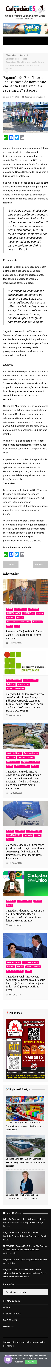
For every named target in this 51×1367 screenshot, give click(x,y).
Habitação (28, 835)
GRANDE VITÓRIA (13, 835)
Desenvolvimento (32, 97)
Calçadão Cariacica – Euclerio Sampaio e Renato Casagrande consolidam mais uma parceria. (25, 1162)
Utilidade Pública (22, 766)
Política (20, 966)
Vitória (34, 766)
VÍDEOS (6, 1307)
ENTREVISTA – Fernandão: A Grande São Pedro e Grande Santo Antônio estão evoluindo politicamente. (25, 1250)
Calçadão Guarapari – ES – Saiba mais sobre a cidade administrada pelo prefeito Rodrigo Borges (24, 1223)
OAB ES (20, 617)
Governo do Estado (26, 757)
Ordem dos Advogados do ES (18, 621)
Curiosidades (20, 609)
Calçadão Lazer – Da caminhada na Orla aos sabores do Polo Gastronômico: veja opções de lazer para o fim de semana (25, 1273)
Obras (9, 766)
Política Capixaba (33, 966)
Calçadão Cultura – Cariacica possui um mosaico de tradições (25, 1261)
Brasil (9, 609)
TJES (17, 626)
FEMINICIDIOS (29, 613)
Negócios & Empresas (15, 688)
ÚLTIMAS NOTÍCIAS (11, 1301)
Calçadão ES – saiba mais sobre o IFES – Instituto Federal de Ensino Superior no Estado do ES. (25, 1236)
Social (42, 97)
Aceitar (31, 1362)
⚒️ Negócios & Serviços (18, 1089)
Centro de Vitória (13, 753)
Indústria (10, 684)
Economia (11, 757)
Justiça (40, 613)
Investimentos (23, 684)
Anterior (12, 565)
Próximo (39, 565)
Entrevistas (33, 609)
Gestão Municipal (34, 831)
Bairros (10, 831)
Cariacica (20, 831)
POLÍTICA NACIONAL (14, 971)
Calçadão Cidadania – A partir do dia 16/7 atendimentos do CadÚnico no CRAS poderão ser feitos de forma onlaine (25, 915)
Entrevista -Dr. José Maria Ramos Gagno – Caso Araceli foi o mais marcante (25, 635)
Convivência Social (31, 962)
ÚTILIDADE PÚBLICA (12, 1314)
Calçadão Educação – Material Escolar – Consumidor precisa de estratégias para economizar (25, 1126)
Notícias (10, 617)
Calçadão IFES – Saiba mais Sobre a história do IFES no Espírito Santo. (22, 1197)
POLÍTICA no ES (10, 1320)
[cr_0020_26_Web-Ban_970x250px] (25, 29)
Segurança (37, 621)
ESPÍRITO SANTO (13, 613)
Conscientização (13, 962)
